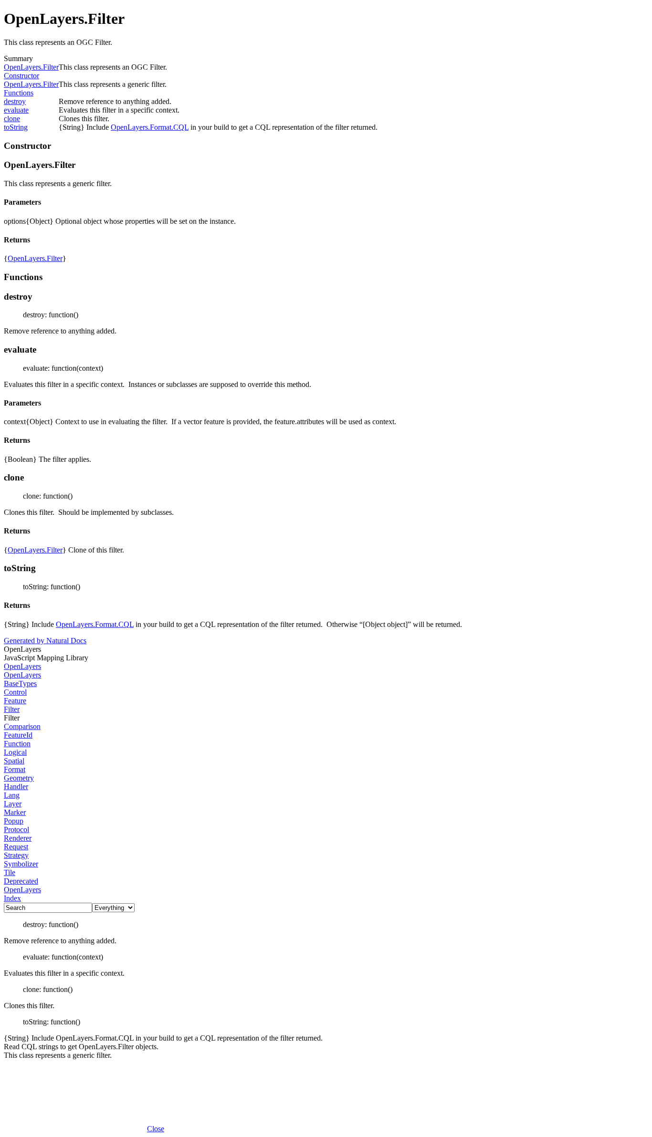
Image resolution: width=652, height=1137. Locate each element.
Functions (18, 93)
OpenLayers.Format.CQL (150, 127)
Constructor (21, 76)
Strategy (16, 855)
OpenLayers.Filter (31, 67)
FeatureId (18, 735)
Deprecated (21, 881)
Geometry (19, 778)
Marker (15, 812)
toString (16, 127)
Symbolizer (21, 864)
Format (14, 769)
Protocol (16, 829)
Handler (16, 786)
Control (15, 692)
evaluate (16, 110)
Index (12, 898)
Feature (15, 701)
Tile (9, 872)
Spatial (14, 761)
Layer (12, 804)
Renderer (18, 838)
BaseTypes (20, 683)
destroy (15, 101)
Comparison (22, 726)
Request (16, 847)
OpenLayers (22, 666)
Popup (13, 821)
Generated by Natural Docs (45, 640)
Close (155, 1129)
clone (12, 119)
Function (17, 744)
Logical (15, 752)
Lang (12, 795)
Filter (12, 709)
